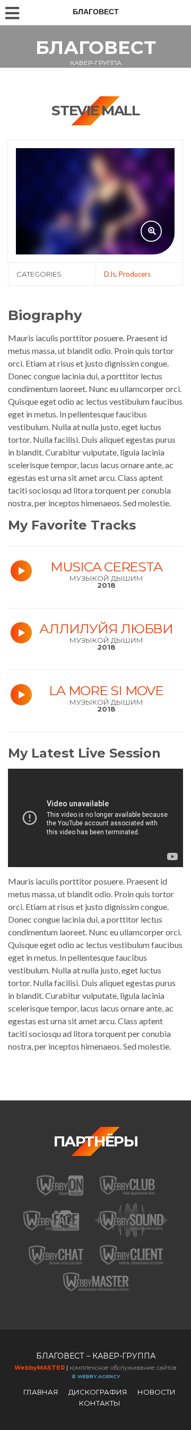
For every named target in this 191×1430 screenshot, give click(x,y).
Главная (40, 1392)
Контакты (99, 1403)
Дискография (97, 1392)
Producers (135, 274)
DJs (110, 274)
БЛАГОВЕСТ (96, 47)
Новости (156, 1392)
